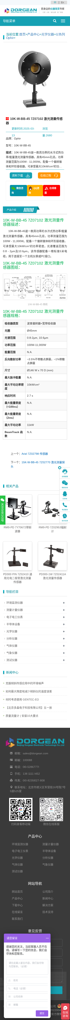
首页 (22, 34)
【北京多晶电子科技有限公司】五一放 (29, 707)
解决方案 (47, 905)
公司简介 (47, 891)
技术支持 (47, 911)
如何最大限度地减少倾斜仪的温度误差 (29, 691)
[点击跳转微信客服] (64, 484)
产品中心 (33, 34)
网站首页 (17, 891)
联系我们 (17, 918)
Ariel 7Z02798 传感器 (35, 453)
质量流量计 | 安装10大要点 (22, 715)
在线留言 (17, 911)
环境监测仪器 (14, 602)
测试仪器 (11, 660)
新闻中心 (47, 898)
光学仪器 (47, 34)
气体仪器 (11, 645)
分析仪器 (11, 638)
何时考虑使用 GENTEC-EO (22, 699)
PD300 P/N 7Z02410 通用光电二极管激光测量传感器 (17, 578)
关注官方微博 (53, 1014)
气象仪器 (11, 652)
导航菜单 (9, 21)
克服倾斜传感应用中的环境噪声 (25, 683)
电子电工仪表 (14, 617)
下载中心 (17, 905)
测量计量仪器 (14, 609)
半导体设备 (13, 624)
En (62, 2)
